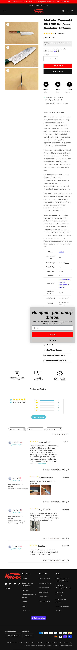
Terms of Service (45, 601)
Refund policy (58, 643)
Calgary (24, 578)
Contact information (53, 645)
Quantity (46, 54)
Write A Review (38, 417)
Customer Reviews (62, 606)
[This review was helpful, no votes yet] (63, 470)
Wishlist (58, 611)
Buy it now (58, 72)
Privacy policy (68, 643)
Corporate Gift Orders (61, 600)
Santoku (61, 252)
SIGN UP (52, 334)
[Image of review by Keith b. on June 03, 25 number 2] (46, 490)
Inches (67, 263)
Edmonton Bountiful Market (29, 596)
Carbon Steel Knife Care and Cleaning (62, 579)
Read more (42, 463)
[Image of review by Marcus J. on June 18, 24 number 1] (35, 526)
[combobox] (36, 429)
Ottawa (24, 602)
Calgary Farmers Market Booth (27, 584)
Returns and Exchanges (60, 593)
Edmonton (25, 590)
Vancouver (25, 611)
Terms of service (30, 645)
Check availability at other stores (57, 103)
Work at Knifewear (45, 583)
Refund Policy (43, 592)
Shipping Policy (44, 587)
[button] (4, 11)
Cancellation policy (66, 645)
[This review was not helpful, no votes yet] (66, 470)
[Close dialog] (72, 310)
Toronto (24, 606)
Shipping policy (41, 645)
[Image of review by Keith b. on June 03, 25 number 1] (35, 490)
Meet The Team (44, 578)
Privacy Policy (43, 597)
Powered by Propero (46, 643)
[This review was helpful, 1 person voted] (63, 502)
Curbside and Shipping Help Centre (63, 586)
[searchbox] (15, 429)
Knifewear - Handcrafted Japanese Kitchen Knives (26, 643)
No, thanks (52, 340)
